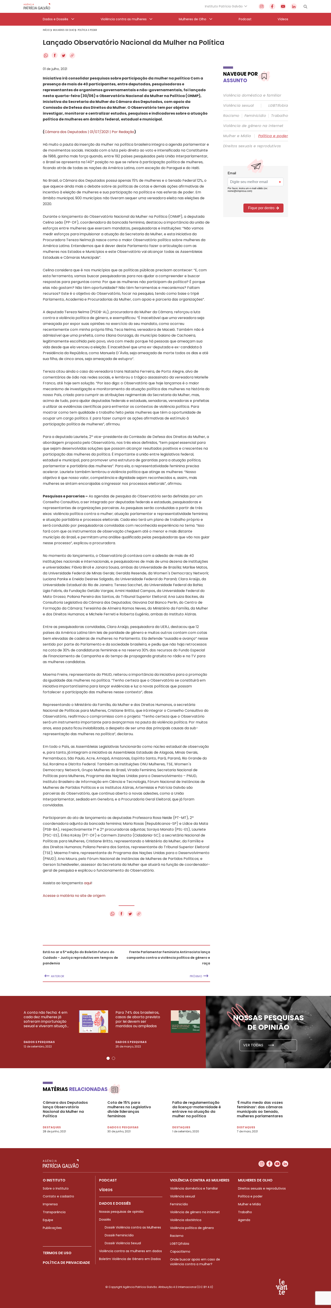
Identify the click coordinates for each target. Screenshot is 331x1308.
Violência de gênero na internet (253, 126)
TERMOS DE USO (57, 1253)
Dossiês (105, 1219)
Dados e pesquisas (39, 1042)
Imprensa (50, 1204)
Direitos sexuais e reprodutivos (252, 146)
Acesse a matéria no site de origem (74, 895)
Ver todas (253, 1045)
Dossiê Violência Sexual (123, 1243)
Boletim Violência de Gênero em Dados (130, 1259)
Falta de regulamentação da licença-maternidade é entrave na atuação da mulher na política (196, 1109)
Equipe (48, 1220)
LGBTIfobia (278, 106)
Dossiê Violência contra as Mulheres (133, 1227)
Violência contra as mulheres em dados (130, 1251)
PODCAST (108, 1180)
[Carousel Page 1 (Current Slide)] (108, 1058)
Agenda (244, 1220)
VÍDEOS (106, 1189)
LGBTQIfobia (179, 1243)
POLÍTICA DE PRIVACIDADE (66, 1262)
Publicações (52, 1228)
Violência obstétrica (185, 1220)
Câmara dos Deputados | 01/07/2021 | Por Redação (89, 131)
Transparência (54, 1212)
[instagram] (261, 6)
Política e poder (273, 136)
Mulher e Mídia (237, 136)
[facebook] (272, 6)
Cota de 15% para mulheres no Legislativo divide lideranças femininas (129, 1109)
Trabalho (279, 116)
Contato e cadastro (58, 1196)
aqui (87, 883)
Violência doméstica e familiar (252, 95)
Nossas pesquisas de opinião (121, 1211)
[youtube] (283, 6)
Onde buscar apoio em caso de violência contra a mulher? (195, 1261)
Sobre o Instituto (56, 1188)
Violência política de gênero (192, 1228)
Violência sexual (238, 106)
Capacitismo (180, 1251)
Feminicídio (255, 116)
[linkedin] (294, 6)
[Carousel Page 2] (113, 1058)
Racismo (231, 116)
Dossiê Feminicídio (119, 1235)
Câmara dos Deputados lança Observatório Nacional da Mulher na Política (65, 1109)
